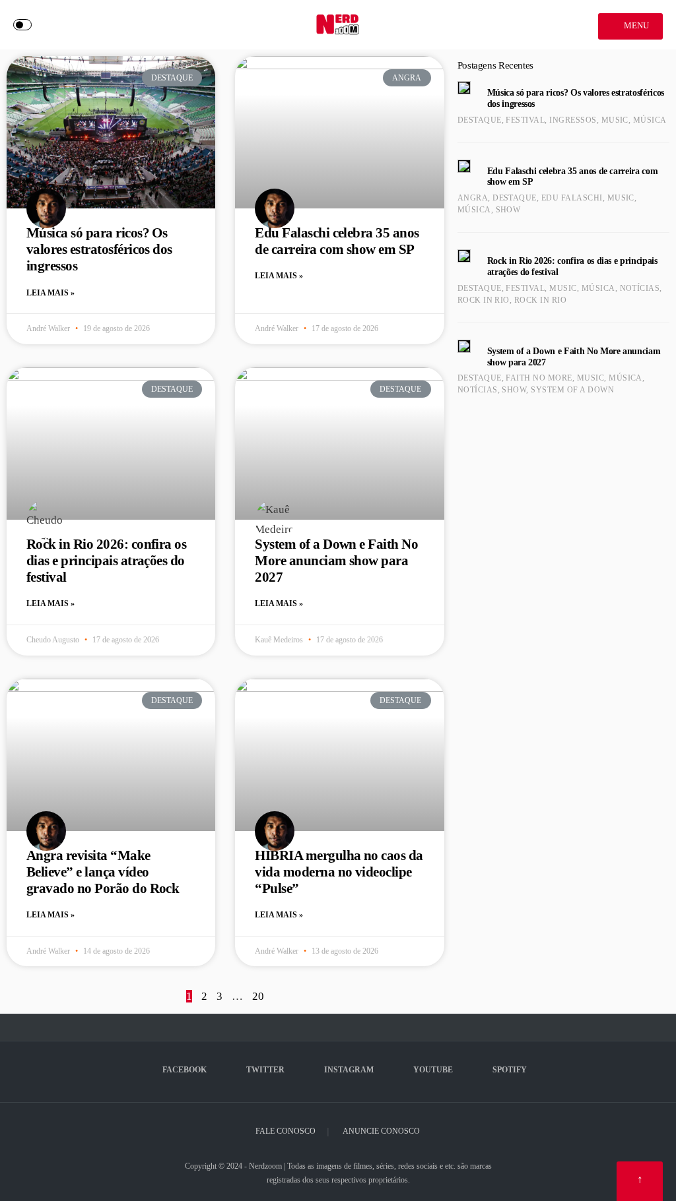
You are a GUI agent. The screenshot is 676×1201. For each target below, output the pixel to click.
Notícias (640, 288)
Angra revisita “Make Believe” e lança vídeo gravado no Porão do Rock (102, 871)
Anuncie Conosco (381, 1131)
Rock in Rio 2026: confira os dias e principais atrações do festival (106, 560)
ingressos (572, 120)
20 (258, 996)
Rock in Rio (483, 300)
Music (614, 120)
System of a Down (572, 389)
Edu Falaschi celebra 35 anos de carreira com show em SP (337, 241)
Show (508, 209)
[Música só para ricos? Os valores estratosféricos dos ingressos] (464, 87)
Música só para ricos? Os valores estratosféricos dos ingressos (99, 249)
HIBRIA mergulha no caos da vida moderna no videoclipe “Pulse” (338, 871)
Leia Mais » (50, 292)
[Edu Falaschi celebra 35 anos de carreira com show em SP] (464, 166)
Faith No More (539, 378)
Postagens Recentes (495, 65)
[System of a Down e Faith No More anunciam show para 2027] (464, 346)
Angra (472, 197)
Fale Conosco (285, 1131)
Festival (525, 120)
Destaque (479, 120)
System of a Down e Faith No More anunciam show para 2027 (336, 560)
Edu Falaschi (572, 197)
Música (650, 120)
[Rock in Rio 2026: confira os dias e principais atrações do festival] (464, 255)
